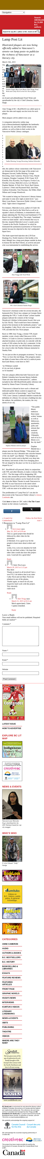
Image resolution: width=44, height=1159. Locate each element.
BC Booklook (22, 5)
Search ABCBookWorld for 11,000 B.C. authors (38, 22)
